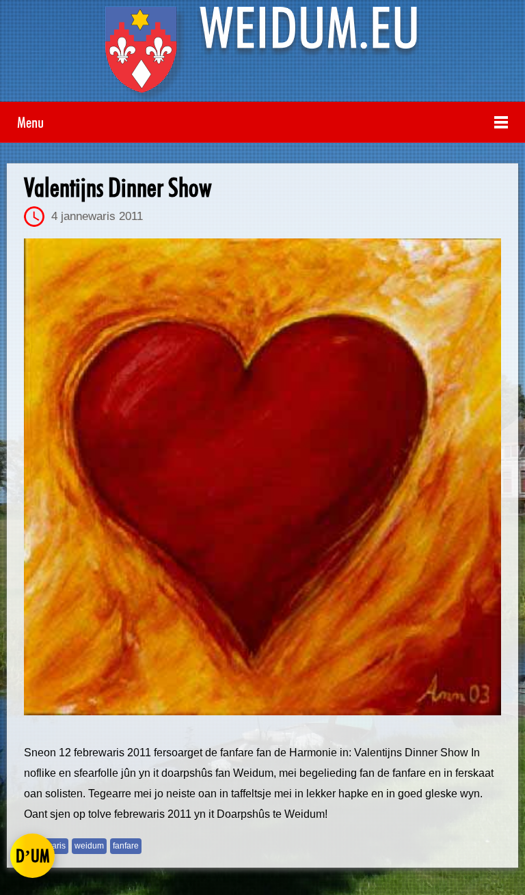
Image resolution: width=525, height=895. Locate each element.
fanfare (126, 846)
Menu (30, 122)
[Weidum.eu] (262, 54)
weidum (89, 846)
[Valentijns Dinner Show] (262, 476)
